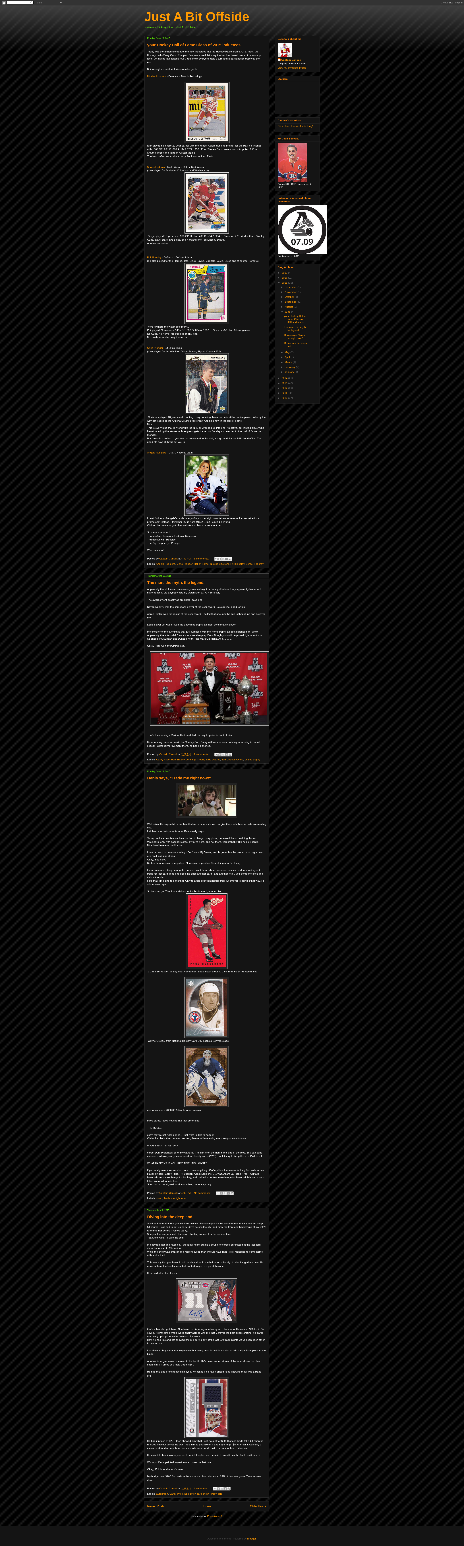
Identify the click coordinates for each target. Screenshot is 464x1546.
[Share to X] (223, 559)
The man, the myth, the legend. (175, 582)
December (291, 287)
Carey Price (163, 759)
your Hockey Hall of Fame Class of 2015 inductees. (194, 45)
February (290, 367)
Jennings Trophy (195, 759)
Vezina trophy (252, 759)
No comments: (202, 1192)
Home (207, 1506)
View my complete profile (292, 67)
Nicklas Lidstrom (156, 76)
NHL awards (213, 759)
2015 (285, 282)
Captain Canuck (291, 59)
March (289, 362)
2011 (285, 392)
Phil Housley (154, 257)
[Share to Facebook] (226, 559)
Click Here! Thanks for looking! (295, 126)
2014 (285, 378)
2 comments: (202, 754)
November (291, 291)
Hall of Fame (201, 563)
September (291, 301)
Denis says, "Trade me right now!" (179, 778)
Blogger (251, 1538)
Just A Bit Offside (196, 17)
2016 (285, 277)
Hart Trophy (178, 759)
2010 (285, 397)
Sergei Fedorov (156, 167)
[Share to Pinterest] (230, 559)
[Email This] (216, 559)
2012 (285, 388)
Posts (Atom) (214, 1516)
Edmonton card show (196, 1493)
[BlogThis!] (219, 559)
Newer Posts (156, 1506)
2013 (285, 383)
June (288, 311)
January (290, 371)
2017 (285, 272)
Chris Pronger (155, 347)
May (287, 352)
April (288, 357)
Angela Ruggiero (156, 452)
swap (159, 1198)
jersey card (216, 1493)
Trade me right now (175, 1198)
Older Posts (258, 1506)
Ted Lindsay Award (232, 759)
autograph (162, 1493)
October (290, 296)
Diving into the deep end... (171, 1217)
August (289, 306)
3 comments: (202, 558)
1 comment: (201, 1488)
